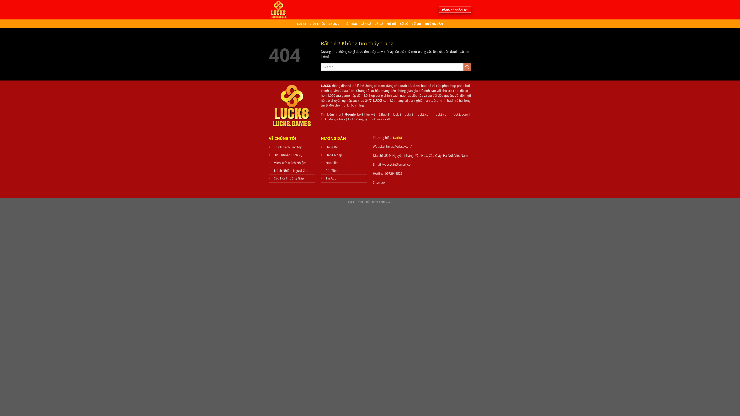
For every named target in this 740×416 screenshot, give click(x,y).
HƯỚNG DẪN (434, 24)
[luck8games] (285, 9)
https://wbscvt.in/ (399, 146)
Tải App (331, 178)
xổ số (404, 24)
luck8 (301, 24)
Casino (334, 24)
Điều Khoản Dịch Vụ (288, 155)
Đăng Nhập (334, 155)
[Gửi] (467, 67)
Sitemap (379, 182)
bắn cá (366, 24)
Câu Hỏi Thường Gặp (289, 178)
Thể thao (350, 24)
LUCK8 (326, 86)
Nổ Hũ (391, 24)
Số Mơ (416, 24)
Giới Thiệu (317, 24)
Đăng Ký (332, 147)
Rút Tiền (332, 171)
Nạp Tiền (332, 163)
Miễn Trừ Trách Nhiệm (290, 163)
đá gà (379, 24)
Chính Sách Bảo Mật (288, 147)
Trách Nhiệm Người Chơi (291, 171)
